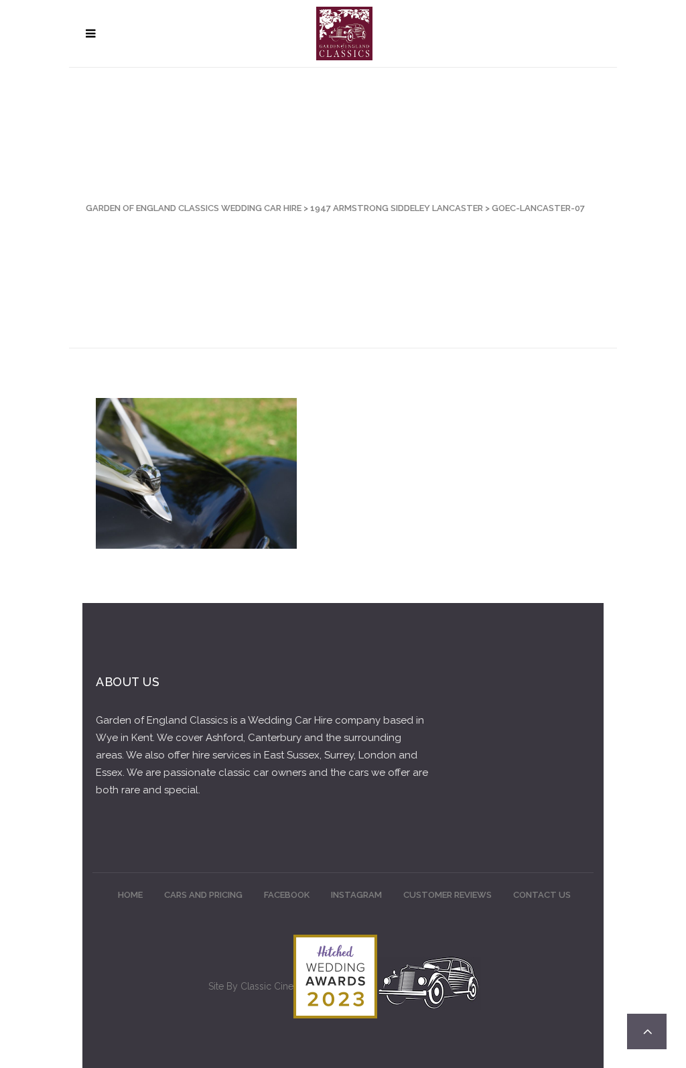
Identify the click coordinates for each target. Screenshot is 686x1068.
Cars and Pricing (203, 895)
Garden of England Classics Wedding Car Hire (193, 208)
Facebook (287, 895)
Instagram (356, 895)
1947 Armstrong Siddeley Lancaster (396, 208)
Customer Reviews (447, 895)
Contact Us (542, 895)
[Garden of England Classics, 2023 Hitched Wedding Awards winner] (335, 1015)
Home (130, 895)
